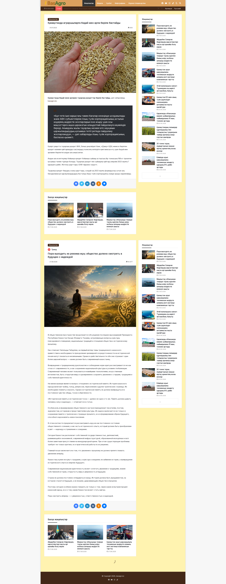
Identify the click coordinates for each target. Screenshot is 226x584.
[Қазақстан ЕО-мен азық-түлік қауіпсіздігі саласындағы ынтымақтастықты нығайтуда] (148, 100)
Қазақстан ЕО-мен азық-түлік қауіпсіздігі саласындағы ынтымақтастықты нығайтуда (167, 102)
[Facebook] (76, 183)
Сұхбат (109, 3)
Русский (177, 8)
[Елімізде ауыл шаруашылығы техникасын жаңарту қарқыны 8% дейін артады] (148, 160)
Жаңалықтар (89, 3)
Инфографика (120, 3)
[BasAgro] (55, 3)
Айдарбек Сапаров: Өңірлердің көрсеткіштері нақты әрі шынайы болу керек (90, 222)
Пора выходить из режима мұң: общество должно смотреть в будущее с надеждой (61, 222)
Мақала (100, 3)
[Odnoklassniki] (98, 183)
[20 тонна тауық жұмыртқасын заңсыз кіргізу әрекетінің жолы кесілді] (148, 146)
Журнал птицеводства (136, 3)
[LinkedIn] (87, 183)
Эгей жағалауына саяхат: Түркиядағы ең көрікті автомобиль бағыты (167, 88)
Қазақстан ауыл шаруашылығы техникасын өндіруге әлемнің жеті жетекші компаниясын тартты (165, 74)
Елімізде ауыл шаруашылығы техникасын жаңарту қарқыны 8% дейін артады (165, 162)
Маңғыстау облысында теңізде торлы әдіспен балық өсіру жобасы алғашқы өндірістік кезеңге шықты (102, 8)
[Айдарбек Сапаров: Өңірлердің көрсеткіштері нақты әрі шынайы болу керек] (90, 210)
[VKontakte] (93, 183)
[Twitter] (81, 183)
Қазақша (168, 8)
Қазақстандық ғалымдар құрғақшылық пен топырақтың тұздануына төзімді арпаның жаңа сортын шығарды (167, 132)
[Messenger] (104, 183)
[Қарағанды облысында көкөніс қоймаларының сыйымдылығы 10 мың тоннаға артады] (148, 116)
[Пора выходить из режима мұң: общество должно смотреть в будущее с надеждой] (61, 210)
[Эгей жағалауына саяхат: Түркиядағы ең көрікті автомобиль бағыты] (148, 89)
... (160, 176)
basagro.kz (52, 101)
